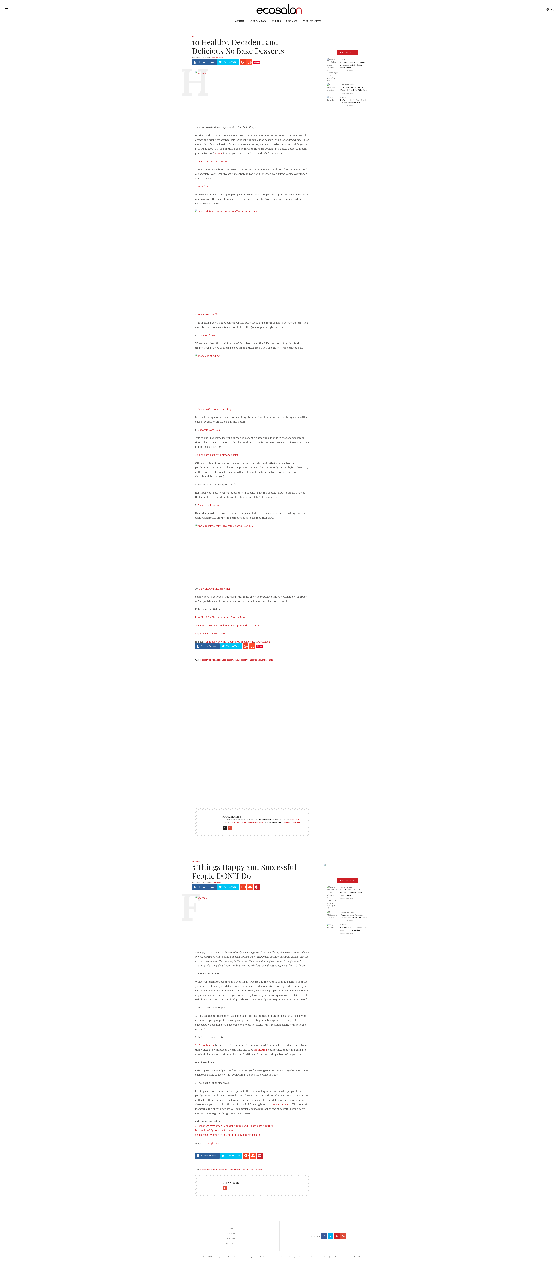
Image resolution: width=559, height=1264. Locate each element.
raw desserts (242, 660)
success (246, 1169)
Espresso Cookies (208, 335)
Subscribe (231, 1239)
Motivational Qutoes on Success (214, 1130)
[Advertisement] (252, 774)
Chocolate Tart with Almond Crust (217, 455)
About (231, 1228)
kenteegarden (211, 1143)
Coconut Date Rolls (209, 429)
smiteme (249, 641)
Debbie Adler (235, 641)
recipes (253, 660)
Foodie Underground (292, 822)
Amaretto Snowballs (209, 505)
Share (206, 62)
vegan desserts (265, 660)
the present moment (279, 1104)
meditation (260, 1049)
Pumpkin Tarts (206, 186)
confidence (206, 1169)
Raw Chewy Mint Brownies (214, 588)
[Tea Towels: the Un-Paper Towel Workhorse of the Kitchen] (333, 100)
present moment (233, 1169)
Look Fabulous (258, 21)
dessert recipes (208, 660)
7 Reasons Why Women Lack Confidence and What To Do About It (234, 1126)
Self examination (205, 1045)
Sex (350, 60)
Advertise (231, 1234)
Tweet (230, 62)
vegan (218, 153)
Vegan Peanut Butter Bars (210, 633)
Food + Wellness (312, 21)
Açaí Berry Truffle (208, 314)
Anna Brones (216, 57)
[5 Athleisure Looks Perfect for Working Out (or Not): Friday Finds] (333, 88)
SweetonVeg (262, 641)
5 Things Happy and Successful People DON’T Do (244, 871)
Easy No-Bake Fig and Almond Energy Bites (220, 617)
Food (194, 37)
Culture (239, 21)
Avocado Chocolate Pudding (214, 409)
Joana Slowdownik (215, 641)
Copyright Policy (231, 1244)
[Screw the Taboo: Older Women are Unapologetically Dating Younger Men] (333, 70)
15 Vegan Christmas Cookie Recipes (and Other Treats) (227, 625)
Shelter (276, 21)
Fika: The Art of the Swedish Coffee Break (247, 822)
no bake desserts (226, 660)
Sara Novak (215, 882)
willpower (256, 1169)
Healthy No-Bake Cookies (212, 161)
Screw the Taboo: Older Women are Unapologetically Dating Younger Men (352, 65)
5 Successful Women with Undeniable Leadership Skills (227, 1134)
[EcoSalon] (24, 8)
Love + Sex (291, 21)
